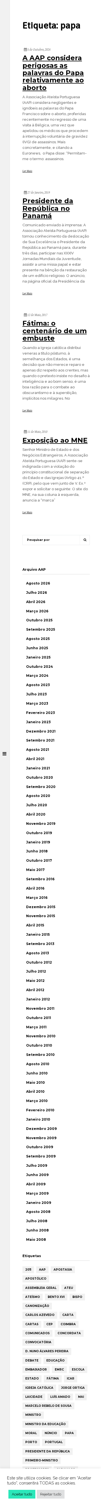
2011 (28, 1269)
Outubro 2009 (39, 1147)
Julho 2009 (36, 1165)
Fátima (53, 1378)
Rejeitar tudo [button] (50, 1494)
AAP (42, 1269)
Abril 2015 (35, 925)
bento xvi (56, 1297)
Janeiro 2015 (38, 934)
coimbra (68, 1324)
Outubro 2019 (39, 833)
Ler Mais (27, 171)
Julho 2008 (36, 1221)
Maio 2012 (35, 980)
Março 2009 (37, 1193)
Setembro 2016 (40, 879)
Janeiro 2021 (38, 768)
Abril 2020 (35, 814)
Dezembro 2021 (41, 731)
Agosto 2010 (37, 1064)
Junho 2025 (37, 648)
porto (31, 1442)
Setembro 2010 (40, 1055)
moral (31, 1433)
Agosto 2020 (38, 796)
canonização (37, 1306)
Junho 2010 (37, 1073)
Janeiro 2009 (38, 1203)
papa (69, 1433)
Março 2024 (37, 675)
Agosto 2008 (38, 1212)
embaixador (36, 1369)
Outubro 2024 (39, 666)
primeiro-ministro (41, 1460)
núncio (51, 1433)
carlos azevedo (39, 1315)
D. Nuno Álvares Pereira (46, 1351)
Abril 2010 (35, 1091)
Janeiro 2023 (38, 722)
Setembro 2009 (41, 1156)
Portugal (54, 1442)
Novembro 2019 (40, 823)
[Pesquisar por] (85, 540)
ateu (68, 1288)
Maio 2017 (35, 870)
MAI (81, 1397)
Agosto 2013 (37, 953)
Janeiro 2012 (38, 999)
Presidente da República (47, 1451)
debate (31, 1360)
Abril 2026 (35, 602)
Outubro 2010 (39, 1045)
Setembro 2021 (40, 740)
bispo (77, 1297)
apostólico (35, 1278)
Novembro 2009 (41, 1138)
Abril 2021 (35, 759)
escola (78, 1369)
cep (49, 1324)
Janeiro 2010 (38, 1119)
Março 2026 (37, 611)
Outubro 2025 (39, 620)
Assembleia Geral (40, 1288)
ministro (33, 1415)
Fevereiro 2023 (40, 713)
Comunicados (37, 1333)
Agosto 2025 (38, 639)
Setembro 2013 (40, 944)
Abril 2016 (35, 888)
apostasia (63, 1269)
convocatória (38, 1342)
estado (32, 1378)
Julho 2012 (36, 971)
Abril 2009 (35, 1184)
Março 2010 (37, 1101)
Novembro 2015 (40, 916)
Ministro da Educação (45, 1424)
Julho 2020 (36, 805)
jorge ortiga (73, 1388)
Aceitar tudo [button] (22, 1494)
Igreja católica (39, 1388)
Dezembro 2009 (41, 1129)
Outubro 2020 (39, 777)
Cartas (31, 1324)
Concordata (69, 1333)
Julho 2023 (36, 694)
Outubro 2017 (39, 860)
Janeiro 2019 (38, 842)
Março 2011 (36, 1027)
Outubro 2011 (38, 1018)
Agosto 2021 (37, 749)
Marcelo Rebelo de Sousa (48, 1406)
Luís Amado (60, 1397)
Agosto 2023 (38, 685)
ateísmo (32, 1297)
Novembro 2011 (40, 1008)
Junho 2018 (37, 851)
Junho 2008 (37, 1230)
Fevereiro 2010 (40, 1110)
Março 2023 (37, 703)
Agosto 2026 (38, 583)
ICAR (70, 1378)
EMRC (59, 1369)
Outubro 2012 (39, 962)
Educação (55, 1360)
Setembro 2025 (40, 629)
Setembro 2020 (41, 787)
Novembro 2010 (41, 1036)
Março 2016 (36, 897)
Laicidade (33, 1397)
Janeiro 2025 (38, 657)
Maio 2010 (35, 1082)
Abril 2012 (35, 990)
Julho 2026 (36, 592)
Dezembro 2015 (40, 907)
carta (68, 1315)
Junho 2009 (37, 1175)
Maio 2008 (36, 1239)
